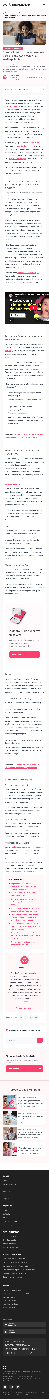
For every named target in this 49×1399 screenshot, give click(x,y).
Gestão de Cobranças (11, 1221)
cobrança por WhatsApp (17, 569)
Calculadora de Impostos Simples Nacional (19, 1270)
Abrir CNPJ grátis (9, 1297)
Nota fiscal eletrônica (10, 1304)
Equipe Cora (14, 75)
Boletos (5, 1218)
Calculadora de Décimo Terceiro (15, 1262)
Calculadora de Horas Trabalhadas (15, 1266)
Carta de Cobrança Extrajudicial (14, 1273)
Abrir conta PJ (14, 1068)
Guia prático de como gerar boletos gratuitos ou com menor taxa (25, 902)
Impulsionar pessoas (10, 1247)
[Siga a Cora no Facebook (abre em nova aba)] (5, 1387)
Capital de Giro (8, 1225)
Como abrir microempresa (12, 1277)
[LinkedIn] (21, 1017)
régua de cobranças (17, 159)
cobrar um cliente (12, 106)
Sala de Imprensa (9, 1184)
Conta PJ (6, 1210)
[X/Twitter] (26, 1017)
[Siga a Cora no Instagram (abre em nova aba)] (11, 1387)
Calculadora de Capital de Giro (14, 1259)
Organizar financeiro (10, 1236)
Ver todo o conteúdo (23, 1008)
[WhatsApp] (31, 1017)
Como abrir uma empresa (12, 1290)
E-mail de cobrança (14, 484)
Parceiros (6, 1191)
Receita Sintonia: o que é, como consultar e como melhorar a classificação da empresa (24, 917)
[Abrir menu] (43, 4)
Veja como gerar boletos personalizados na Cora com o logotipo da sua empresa (24, 886)
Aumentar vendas (9, 1244)
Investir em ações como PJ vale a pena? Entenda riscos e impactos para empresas (25, 926)
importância (34, 143)
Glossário (6, 1199)
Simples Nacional (9, 1307)
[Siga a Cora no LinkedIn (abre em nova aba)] (17, 1387)
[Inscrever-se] (40, 1040)
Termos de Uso (19, 1393)
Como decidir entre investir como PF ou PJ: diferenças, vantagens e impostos (25, 935)
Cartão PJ (6, 1214)
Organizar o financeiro (13, 48)
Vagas (5, 1188)
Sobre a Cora (8, 1181)
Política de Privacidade (6, 1393)
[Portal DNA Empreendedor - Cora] (16, 4)
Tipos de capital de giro (11, 1300)
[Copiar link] (36, 1017)
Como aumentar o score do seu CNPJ (16, 1294)
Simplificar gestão (9, 1240)
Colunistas (6, 1195)
